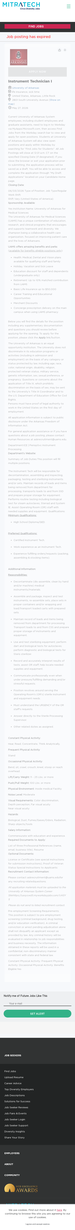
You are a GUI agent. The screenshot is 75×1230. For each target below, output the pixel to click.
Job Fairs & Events (15, 1113)
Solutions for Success (17, 1101)
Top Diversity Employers (19, 1089)
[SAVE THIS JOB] (65, 50)
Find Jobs (10, 1071)
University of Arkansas (25, 88)
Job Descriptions (14, 1095)
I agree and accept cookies (37, 1224)
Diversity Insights (14, 1131)
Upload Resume (13, 1077)
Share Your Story (14, 1137)
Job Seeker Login (14, 1119)
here (59, 1210)
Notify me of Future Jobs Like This (25, 995)
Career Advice (12, 1083)
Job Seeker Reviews (16, 1107)
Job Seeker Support (16, 1125)
